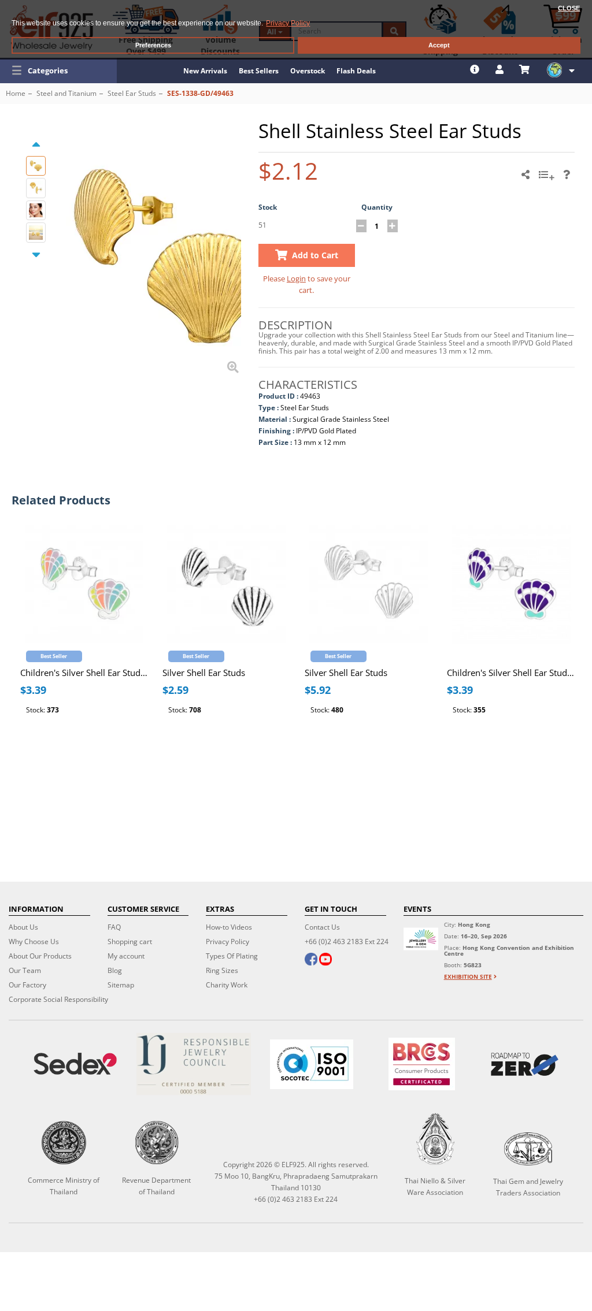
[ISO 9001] (311, 1064)
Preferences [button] (153, 45)
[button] (58, 70)
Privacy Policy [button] (288, 23)
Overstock (307, 71)
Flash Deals (356, 71)
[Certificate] (193, 1064)
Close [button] (569, 8)
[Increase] (392, 226)
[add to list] (548, 178)
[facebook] (311, 960)
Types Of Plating (232, 956)
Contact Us (322, 927)
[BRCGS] (422, 1064)
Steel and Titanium (66, 93)
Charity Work (226, 985)
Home (15, 93)
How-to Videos (229, 927)
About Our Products (40, 956)
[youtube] (325, 960)
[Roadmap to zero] (524, 1064)
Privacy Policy (227, 941)
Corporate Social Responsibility (58, 999)
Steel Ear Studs (132, 93)
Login (296, 278)
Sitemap (121, 985)
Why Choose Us (34, 941)
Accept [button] (439, 45)
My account (126, 956)
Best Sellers (259, 71)
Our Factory (27, 985)
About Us (23, 927)
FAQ (114, 927)
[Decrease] (361, 226)
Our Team (25, 970)
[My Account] (500, 69)
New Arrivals (205, 71)
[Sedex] (75, 1064)
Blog (115, 970)
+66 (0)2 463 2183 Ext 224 (346, 941)
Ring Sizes (222, 970)
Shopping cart (130, 941)
